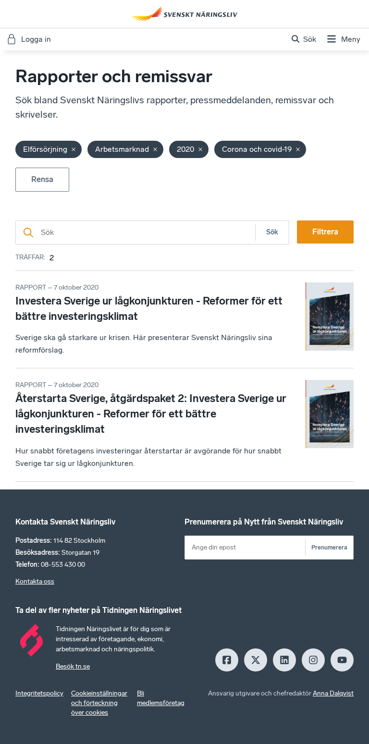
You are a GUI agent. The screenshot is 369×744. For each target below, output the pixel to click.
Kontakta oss (34, 581)
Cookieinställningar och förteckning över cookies (99, 703)
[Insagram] (313, 659)
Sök (272, 232)
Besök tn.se (73, 666)
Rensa (42, 179)
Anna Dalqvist (333, 693)
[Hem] (184, 14)
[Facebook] (226, 659)
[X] (255, 659)
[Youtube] (342, 659)
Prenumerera (329, 547)
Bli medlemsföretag (160, 698)
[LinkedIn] (284, 659)
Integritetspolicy (39, 693)
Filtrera (325, 231)
